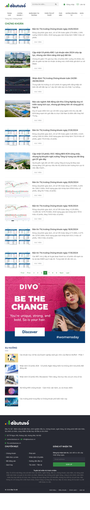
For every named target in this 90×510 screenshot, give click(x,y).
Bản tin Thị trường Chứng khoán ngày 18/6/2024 (55, 229)
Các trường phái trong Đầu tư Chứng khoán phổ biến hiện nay (43, 399)
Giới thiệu (52, 490)
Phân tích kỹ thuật (49, 14)
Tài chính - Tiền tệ (35, 465)
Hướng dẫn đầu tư (71, 14)
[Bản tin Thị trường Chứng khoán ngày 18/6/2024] (17, 236)
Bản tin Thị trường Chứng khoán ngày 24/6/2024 (55, 29)
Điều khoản (62, 490)
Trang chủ (9, 14)
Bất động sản (11, 461)
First (22, 273)
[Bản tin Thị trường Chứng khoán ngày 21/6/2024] (17, 137)
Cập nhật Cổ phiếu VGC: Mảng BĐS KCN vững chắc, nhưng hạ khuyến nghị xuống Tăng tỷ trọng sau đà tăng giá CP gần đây (58, 156)
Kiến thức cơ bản (12, 457)
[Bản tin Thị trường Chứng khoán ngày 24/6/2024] (17, 36)
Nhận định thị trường (34, 14)
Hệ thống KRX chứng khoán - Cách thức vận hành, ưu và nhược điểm (46, 388)
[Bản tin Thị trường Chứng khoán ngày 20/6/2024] (17, 189)
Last (67, 273)
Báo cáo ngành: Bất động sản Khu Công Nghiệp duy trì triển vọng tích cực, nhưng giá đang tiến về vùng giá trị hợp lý (58, 104)
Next (61, 273)
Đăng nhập (70, 4)
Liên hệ (82, 4)
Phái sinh (60, 14)
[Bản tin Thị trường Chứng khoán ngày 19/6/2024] (17, 213)
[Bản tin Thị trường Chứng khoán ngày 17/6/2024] (17, 260)
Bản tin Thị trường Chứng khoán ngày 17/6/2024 (55, 253)
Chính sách (73, 490)
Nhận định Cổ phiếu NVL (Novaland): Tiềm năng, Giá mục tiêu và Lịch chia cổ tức (51, 377)
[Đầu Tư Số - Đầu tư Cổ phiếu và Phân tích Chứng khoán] (15, 5)
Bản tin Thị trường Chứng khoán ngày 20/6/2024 (55, 182)
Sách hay (9, 465)
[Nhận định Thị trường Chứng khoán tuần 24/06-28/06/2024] (17, 85)
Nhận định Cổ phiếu (36, 457)
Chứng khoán (11, 453)
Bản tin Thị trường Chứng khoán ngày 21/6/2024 (55, 130)
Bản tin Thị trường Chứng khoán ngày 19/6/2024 (55, 206)
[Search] (55, 4)
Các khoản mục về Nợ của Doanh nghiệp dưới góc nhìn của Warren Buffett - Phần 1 (52, 355)
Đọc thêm (37, 42)
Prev (29, 273)
